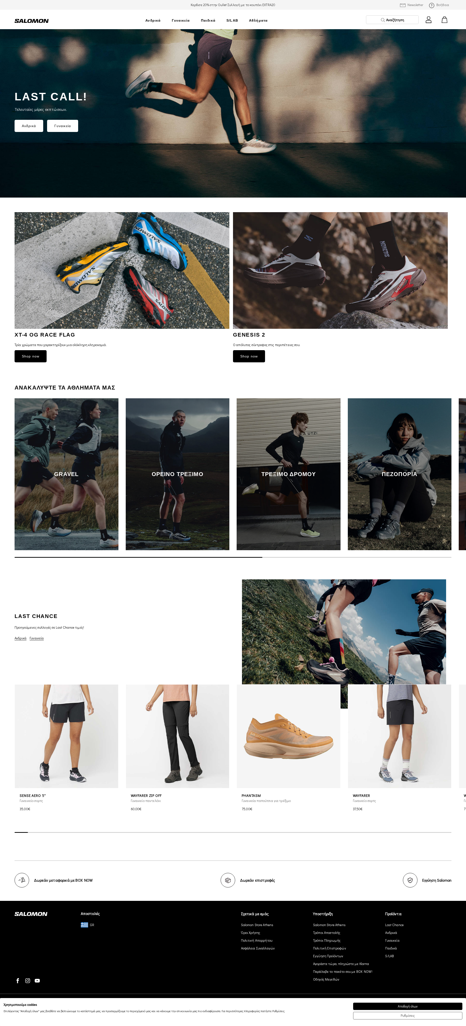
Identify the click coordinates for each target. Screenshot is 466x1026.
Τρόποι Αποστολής (326, 932)
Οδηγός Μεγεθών (326, 979)
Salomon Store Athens (257, 924)
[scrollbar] (233, 557)
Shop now (30, 356)
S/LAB (232, 20)
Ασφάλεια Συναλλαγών (258, 948)
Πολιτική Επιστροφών (329, 948)
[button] (444, 474)
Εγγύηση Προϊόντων (328, 956)
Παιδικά (208, 20)
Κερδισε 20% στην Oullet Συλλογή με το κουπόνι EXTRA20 (233, 4)
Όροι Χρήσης (250, 932)
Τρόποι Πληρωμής (327, 940)
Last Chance (394, 924)
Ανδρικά (153, 20)
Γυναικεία (181, 20)
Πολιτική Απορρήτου (257, 940)
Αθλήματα (258, 20)
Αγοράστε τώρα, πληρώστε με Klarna (341, 963)
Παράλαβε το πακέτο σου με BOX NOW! (342, 971)
